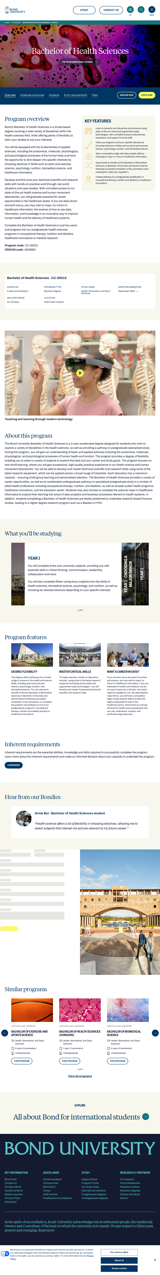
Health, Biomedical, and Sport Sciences (95, 292)
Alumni (124, 1198)
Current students (52, 1179)
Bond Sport (49, 1186)
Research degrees (130, 1190)
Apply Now (146, 95)
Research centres (130, 1186)
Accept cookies (119, 1268)
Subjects (54, 95)
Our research (127, 1179)
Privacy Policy (12, 1198)
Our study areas (90, 1186)
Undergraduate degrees (95, 1198)
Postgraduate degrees (94, 1194)
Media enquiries (13, 1194)
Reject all (119, 1260)
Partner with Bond (130, 1194)
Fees (95, 95)
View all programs (80, 1076)
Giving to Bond (13, 1186)
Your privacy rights (119, 1252)
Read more (46, 1230)
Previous (4, 1033)
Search (141, 9)
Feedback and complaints (57, 1198)
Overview (10, 95)
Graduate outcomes (32, 95)
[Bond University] (15, 10)
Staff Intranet (50, 1194)
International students (94, 1190)
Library (47, 1190)
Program (16, 22)
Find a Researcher (130, 1183)
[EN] (130, 9)
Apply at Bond (89, 1179)
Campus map (50, 1183)
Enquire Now (126, 95)
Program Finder (90, 1183)
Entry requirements (75, 95)
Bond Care (11, 1179)
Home (7, 22)
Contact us (111, 10)
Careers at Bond (14, 1190)
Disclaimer (11, 1202)
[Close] (155, 1259)
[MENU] (151, 9)
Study (84, 10)
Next (155, 1033)
